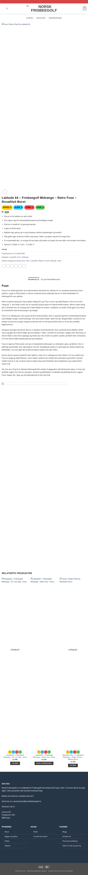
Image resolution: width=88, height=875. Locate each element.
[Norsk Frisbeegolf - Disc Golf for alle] (44, 9)
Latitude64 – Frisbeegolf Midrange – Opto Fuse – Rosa (44, 756)
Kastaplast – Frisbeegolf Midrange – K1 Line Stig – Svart (15, 756)
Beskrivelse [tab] (33, 279)
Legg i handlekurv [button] (44, 763)
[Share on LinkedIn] (24, 266)
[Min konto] (80, 8)
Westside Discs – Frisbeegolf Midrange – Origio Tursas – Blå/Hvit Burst (72, 757)
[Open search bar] (7, 9)
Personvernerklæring (70, 841)
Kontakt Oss (20, 871)
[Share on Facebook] (8, 266)
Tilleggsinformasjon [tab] (50, 279)
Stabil (59, 261)
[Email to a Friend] (16, 266)
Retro (28, 261)
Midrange (55, 18)
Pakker (7, 841)
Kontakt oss (66, 836)
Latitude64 (12, 257)
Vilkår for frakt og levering (71, 846)
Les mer (15, 763)
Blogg (64, 832)
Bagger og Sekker (11, 836)
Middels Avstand (43, 261)
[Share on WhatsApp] (4, 266)
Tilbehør (8, 846)
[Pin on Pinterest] (20, 266)
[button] (3, 8)
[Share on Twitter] (12, 266)
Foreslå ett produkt (40, 836)
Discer (40, 18)
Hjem (29, 18)
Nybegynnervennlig (14, 261)
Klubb (35, 832)
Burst (23, 261)
